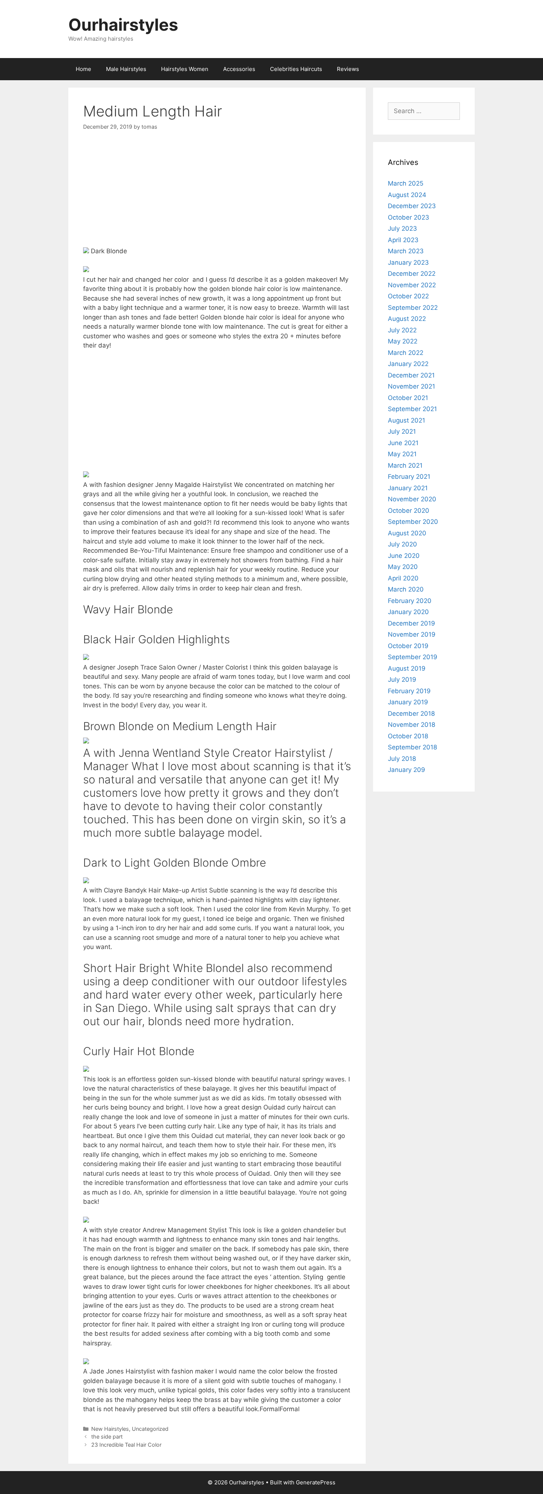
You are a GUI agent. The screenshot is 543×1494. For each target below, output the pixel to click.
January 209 (406, 769)
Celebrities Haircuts (296, 68)
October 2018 (408, 736)
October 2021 (408, 398)
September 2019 (412, 657)
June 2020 (404, 555)
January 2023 (408, 262)
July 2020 (402, 544)
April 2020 (403, 578)
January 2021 (408, 488)
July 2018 (402, 758)
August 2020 (407, 533)
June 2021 (403, 443)
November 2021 (411, 386)
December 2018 (411, 713)
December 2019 (411, 623)
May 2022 (402, 341)
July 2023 (402, 228)
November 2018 (411, 724)
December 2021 (411, 375)
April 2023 (403, 240)
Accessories (239, 68)
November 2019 (412, 634)
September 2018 (412, 747)
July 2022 (402, 330)
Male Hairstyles (126, 68)
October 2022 (408, 296)
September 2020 (413, 521)
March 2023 (406, 251)
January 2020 (408, 612)
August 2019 (407, 668)
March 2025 (405, 183)
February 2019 (409, 691)
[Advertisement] (217, 195)
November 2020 (412, 499)
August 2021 (406, 420)
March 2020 (406, 589)
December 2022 (412, 273)
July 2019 (402, 679)
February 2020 (409, 600)
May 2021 (402, 454)
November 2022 (412, 285)
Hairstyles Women (184, 68)
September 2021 (412, 409)
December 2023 (412, 206)
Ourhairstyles (123, 24)
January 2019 (408, 702)
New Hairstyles (110, 1429)
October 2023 (408, 217)
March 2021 (405, 465)
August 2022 (407, 318)
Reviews (348, 68)
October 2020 (408, 510)
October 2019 (408, 646)
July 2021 (402, 431)
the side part (107, 1436)
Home (83, 68)
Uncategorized (150, 1429)
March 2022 (405, 352)
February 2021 (409, 476)
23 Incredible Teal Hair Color (126, 1445)
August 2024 (407, 195)
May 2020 (403, 566)
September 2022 (413, 307)
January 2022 (408, 363)
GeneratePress (315, 1482)
